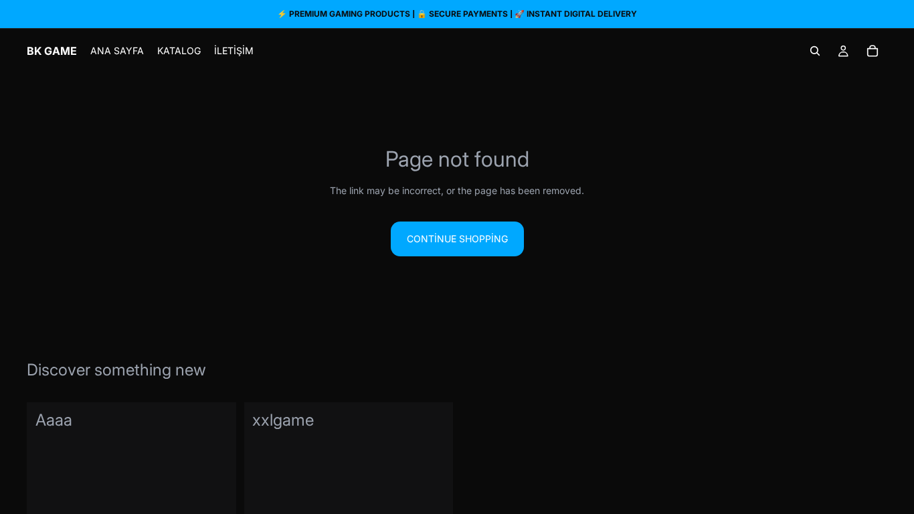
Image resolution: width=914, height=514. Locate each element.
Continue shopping (457, 238)
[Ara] (815, 51)
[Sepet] (872, 51)
